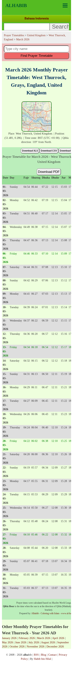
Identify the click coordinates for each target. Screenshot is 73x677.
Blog (43, 654)
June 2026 (20, 642)
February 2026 (27, 638)
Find (37, 56)
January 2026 (9, 638)
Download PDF (49, 172)
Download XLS (30, 150)
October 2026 (17, 646)
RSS (36, 654)
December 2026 (55, 646)
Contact (52, 654)
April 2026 (58, 638)
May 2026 (7, 642)
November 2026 (35, 646)
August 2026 (48, 642)
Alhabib (16, 5)
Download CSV (49, 150)
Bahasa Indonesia (37, 18)
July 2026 (33, 642)
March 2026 (43, 638)
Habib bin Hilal (42, 658)
